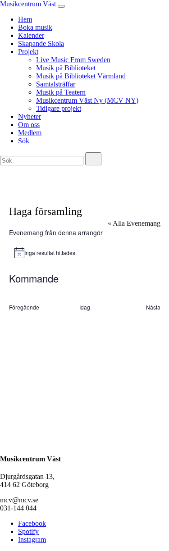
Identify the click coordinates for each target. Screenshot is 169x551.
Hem (25, 19)
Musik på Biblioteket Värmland (81, 76)
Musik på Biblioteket (66, 68)
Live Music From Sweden (73, 60)
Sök (23, 141)
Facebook (32, 523)
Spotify (28, 531)
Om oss (29, 124)
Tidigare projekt (58, 108)
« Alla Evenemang (134, 223)
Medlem (29, 133)
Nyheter (29, 116)
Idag (84, 307)
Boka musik (35, 27)
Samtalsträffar (55, 84)
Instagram (32, 539)
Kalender (31, 35)
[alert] (84, 253)
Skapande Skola (41, 43)
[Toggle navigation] (61, 6)
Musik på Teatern (61, 92)
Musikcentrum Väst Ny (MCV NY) (87, 100)
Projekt (28, 51)
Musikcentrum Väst (28, 4)
